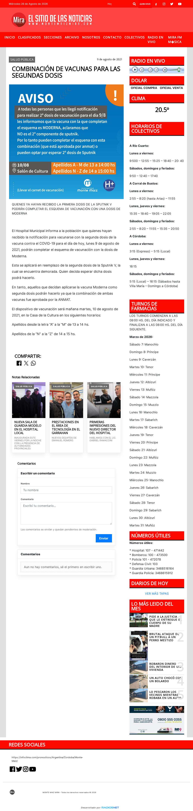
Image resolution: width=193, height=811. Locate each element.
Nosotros (91, 37)
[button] (134, 4)
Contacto (112, 37)
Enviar (103, 538)
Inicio (10, 37)
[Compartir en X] (26, 363)
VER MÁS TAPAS (157, 593)
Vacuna (66, 50)
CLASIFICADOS (29, 37)
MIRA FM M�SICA (175, 39)
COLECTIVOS (135, 37)
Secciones (53, 37)
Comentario (27, 499)
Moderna (97, 50)
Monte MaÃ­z (123, 50)
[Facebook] (156, 4)
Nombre (25, 483)
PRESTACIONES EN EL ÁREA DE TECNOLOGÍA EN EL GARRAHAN (66, 427)
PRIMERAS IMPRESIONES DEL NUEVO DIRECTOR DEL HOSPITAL (103, 427)
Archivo (72, 37)
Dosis (81, 50)
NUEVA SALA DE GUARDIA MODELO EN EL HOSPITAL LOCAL (27, 427)
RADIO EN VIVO (155, 39)
